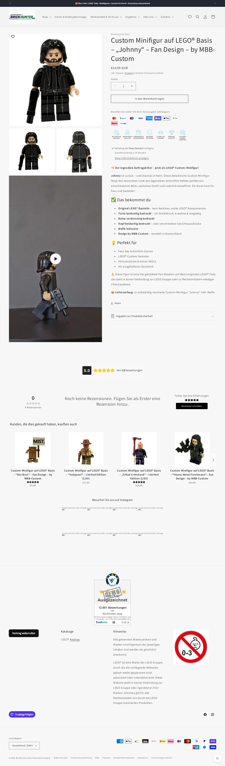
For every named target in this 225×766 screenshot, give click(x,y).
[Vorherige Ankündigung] (10, 3)
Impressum (143, 758)
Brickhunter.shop (24, 758)
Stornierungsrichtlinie (161, 758)
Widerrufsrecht (61, 758)
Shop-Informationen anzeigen (132, 158)
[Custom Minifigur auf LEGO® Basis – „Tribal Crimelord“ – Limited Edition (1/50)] (139, 449)
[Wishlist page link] (190, 17)
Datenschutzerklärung (81, 758)
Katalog (75, 639)
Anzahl (114, 79)
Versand (129, 73)
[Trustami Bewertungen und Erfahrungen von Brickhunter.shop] (112, 598)
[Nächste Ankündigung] (215, 3)
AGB (97, 758)
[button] (46, 17)
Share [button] (117, 303)
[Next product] (213, 460)
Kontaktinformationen (123, 758)
